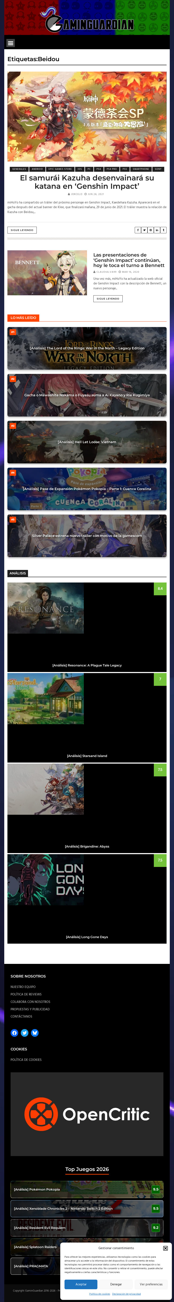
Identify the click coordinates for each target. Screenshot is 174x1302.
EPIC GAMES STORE (60, 169)
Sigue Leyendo (22, 230)
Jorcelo (76, 194)
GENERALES (19, 169)
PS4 (99, 169)
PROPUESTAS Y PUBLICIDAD (30, 1009)
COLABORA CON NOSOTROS (30, 1002)
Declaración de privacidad (126, 1294)
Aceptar (81, 1284)
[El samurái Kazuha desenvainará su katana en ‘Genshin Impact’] (87, 116)
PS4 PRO (112, 169)
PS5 (125, 169)
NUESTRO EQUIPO (23, 987)
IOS (80, 169)
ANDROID (37, 169)
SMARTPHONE (141, 169)
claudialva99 (106, 272)
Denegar (116, 1284)
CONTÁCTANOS (21, 1016)
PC (89, 169)
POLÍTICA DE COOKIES (26, 1060)
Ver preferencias (151, 1284)
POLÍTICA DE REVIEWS (26, 994)
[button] (165, 1248)
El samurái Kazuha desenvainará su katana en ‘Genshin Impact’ (87, 182)
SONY (158, 169)
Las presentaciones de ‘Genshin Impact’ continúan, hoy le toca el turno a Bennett (128, 260)
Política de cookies (99, 1294)
